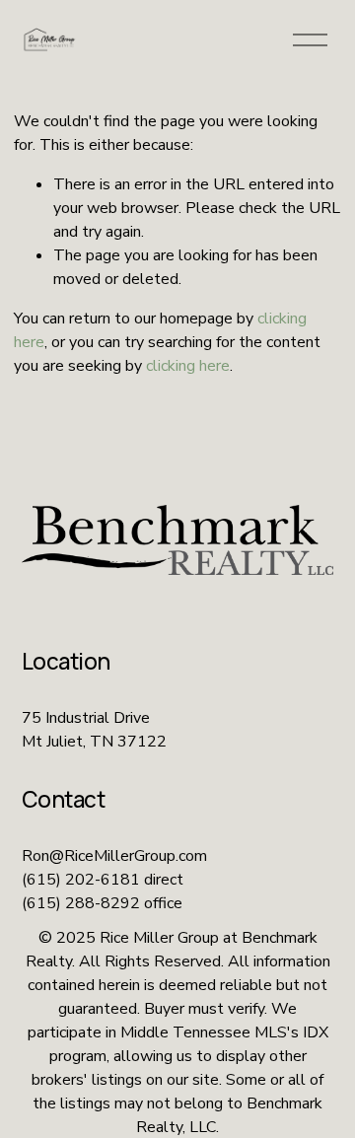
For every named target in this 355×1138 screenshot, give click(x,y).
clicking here (188, 366)
